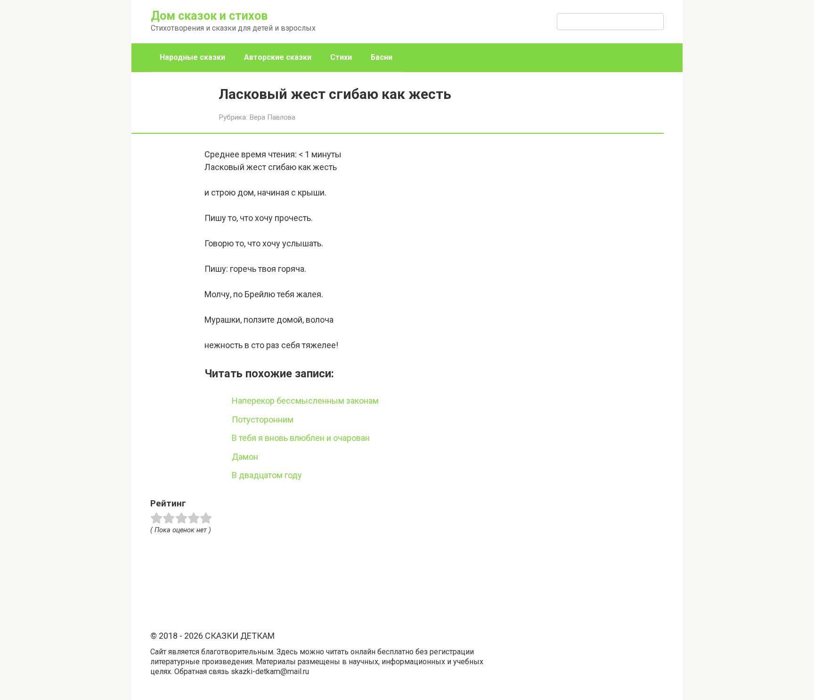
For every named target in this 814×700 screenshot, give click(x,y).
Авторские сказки (277, 57)
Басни (381, 57)
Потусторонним (262, 419)
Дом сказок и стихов (209, 16)
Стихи (341, 57)
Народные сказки (192, 57)
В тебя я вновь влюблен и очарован (301, 438)
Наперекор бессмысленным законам (305, 401)
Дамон (245, 457)
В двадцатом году (267, 475)
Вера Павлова (272, 117)
